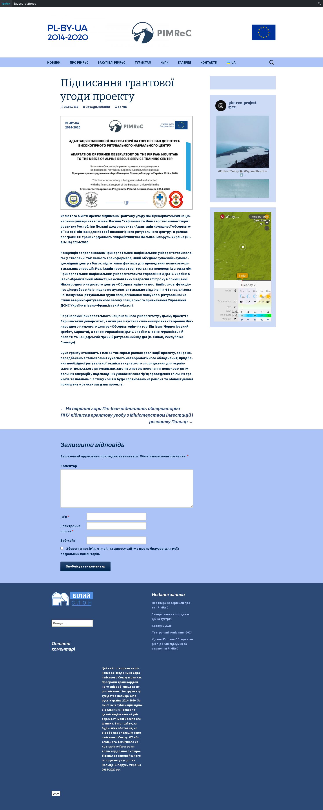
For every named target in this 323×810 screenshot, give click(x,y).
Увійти (6, 3)
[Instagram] (264, 162)
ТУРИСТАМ (143, 62)
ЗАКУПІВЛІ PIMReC (111, 62)
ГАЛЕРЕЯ (184, 62)
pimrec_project (242, 119)
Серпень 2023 (161, 626)
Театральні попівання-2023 (172, 632)
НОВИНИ (53, 62)
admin (122, 107)
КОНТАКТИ (208, 62)
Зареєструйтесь (24, 3)
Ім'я (64, 516)
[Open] (242, 142)
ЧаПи (165, 62)
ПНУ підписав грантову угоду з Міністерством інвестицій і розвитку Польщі (127, 418)
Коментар (68, 466)
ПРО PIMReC (79, 62)
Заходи (91, 107)
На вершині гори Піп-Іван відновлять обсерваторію (120, 408)
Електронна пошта (70, 528)
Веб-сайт (68, 540)
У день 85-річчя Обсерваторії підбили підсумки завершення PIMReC (172, 643)
